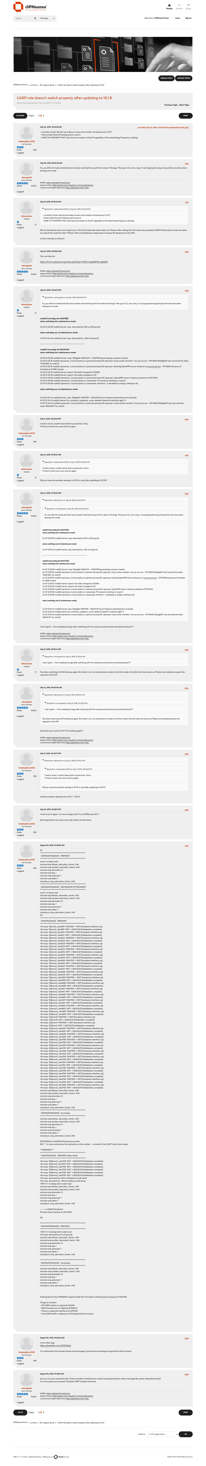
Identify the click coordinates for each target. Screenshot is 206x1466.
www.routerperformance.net (58, 183)
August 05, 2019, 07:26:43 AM (52, 1338)
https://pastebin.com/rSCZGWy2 (55, 1346)
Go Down (20, 116)
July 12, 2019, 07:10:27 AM (50, 455)
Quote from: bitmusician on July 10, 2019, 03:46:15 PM (64, 500)
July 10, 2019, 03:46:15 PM (50, 290)
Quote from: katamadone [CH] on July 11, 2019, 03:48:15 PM (67, 462)
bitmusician (26, 216)
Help (169, 1457)
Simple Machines (34, 1457)
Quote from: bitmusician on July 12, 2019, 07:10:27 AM (64, 761)
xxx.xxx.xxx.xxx (154, 367)
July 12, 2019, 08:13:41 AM (50, 649)
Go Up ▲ (189, 1457)
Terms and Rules (178, 1457)
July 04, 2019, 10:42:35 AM (51, 127)
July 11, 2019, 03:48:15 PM (50, 419)
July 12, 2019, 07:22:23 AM (50, 493)
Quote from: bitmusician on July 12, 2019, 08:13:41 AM (64, 695)
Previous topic (171, 105)
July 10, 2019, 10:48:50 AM (51, 251)
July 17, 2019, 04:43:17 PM (50, 753)
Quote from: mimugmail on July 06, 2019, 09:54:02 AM (65, 297)
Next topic (184, 105)
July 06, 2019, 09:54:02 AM (51, 163)
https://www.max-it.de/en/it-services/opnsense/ (72, 185)
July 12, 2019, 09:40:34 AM (51, 688)
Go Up (20, 1412)
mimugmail (27, 178)
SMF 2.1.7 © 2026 (20, 1457)
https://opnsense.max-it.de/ (77, 188)
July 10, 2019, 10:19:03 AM (50, 202)
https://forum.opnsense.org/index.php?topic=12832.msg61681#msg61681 (74, 262)
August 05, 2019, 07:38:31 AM (52, 1374)
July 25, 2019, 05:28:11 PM (50, 809)
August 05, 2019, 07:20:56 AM (52, 845)
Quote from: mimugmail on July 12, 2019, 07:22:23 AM (64, 657)
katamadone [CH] (27, 142)
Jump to (141, 1434)
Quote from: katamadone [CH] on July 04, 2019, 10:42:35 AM (67, 209)
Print (185, 116)
